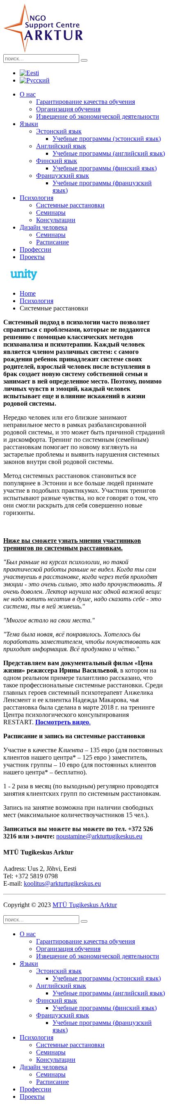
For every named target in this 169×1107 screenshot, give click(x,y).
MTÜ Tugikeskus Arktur (85, 904)
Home (28, 293)
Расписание (52, 242)
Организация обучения (68, 109)
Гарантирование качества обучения (85, 101)
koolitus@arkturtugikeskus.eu (62, 883)
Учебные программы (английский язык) (109, 153)
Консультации (55, 219)
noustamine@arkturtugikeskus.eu (99, 836)
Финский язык (56, 160)
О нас (28, 94)
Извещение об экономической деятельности (97, 116)
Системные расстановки (70, 205)
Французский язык (62, 175)
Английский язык (61, 145)
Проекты (32, 256)
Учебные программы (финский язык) (105, 168)
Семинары (51, 212)
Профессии (35, 249)
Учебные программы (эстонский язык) (107, 138)
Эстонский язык (59, 131)
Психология (36, 197)
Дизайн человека (43, 227)
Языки (29, 123)
